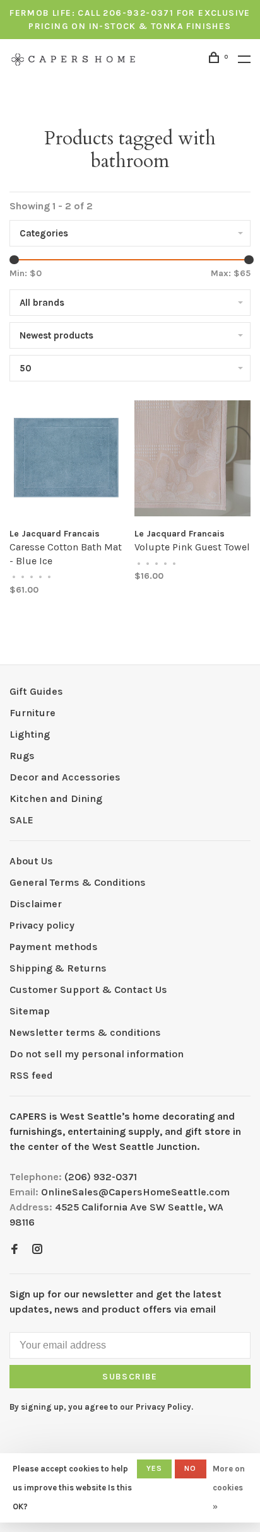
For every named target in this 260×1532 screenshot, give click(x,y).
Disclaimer (35, 904)
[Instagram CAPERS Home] (37, 1250)
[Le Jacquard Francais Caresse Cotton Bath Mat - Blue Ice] (67, 460)
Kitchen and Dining (55, 798)
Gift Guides (36, 691)
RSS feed (31, 1075)
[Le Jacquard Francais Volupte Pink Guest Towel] (192, 460)
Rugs (22, 756)
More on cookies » (229, 1487)
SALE (21, 820)
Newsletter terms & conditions (85, 1032)
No (190, 1468)
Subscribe (130, 1376)
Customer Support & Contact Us (88, 989)
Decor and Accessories (65, 777)
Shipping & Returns (58, 968)
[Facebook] (14, 1250)
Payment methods (53, 947)
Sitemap (29, 1011)
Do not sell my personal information (96, 1054)
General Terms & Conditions (77, 882)
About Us (31, 861)
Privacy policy (41, 925)
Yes (154, 1468)
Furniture (32, 713)
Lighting (29, 734)
